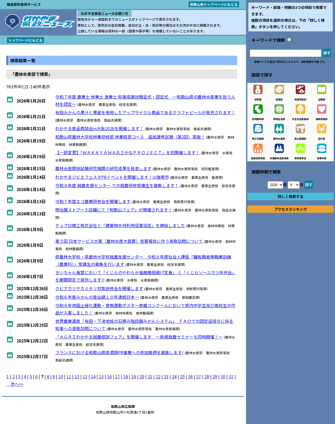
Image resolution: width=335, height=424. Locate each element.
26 (190, 376)
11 (68, 376)
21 (150, 376)
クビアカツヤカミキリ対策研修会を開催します (99, 288)
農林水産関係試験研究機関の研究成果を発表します (103, 168)
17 (117, 376)
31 (231, 376)
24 (174, 376)
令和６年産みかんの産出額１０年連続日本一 (97, 297)
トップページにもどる (25, 40)
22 (158, 376)
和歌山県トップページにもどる (214, 4)
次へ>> (15, 384)
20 (141, 376)
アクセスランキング (290, 209)
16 (109, 376)
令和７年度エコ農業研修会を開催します (93, 201)
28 (206, 376)
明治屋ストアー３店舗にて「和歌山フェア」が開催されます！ (113, 210)
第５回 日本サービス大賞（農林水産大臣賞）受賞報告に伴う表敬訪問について (129, 241)
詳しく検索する (290, 196)
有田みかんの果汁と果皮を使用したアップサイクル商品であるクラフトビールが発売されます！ (145, 112)
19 (133, 376)
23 (166, 376)
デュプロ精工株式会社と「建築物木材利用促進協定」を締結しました (120, 225)
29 (215, 376)
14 (93, 376)
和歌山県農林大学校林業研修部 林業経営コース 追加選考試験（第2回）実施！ (130, 137)
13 (85, 376)
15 (101, 376)
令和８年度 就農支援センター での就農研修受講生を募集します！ (117, 185)
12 (77, 376)
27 (198, 376)
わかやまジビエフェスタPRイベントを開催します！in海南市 (112, 177)
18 (125, 376)
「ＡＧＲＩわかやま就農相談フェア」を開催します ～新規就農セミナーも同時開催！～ (139, 337)
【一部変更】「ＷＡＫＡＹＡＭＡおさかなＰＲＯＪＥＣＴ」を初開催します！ (127, 152)
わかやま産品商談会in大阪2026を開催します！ (99, 128)
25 (182, 376)
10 (60, 376)
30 (223, 376)
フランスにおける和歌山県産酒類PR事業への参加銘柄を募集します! (119, 352)
